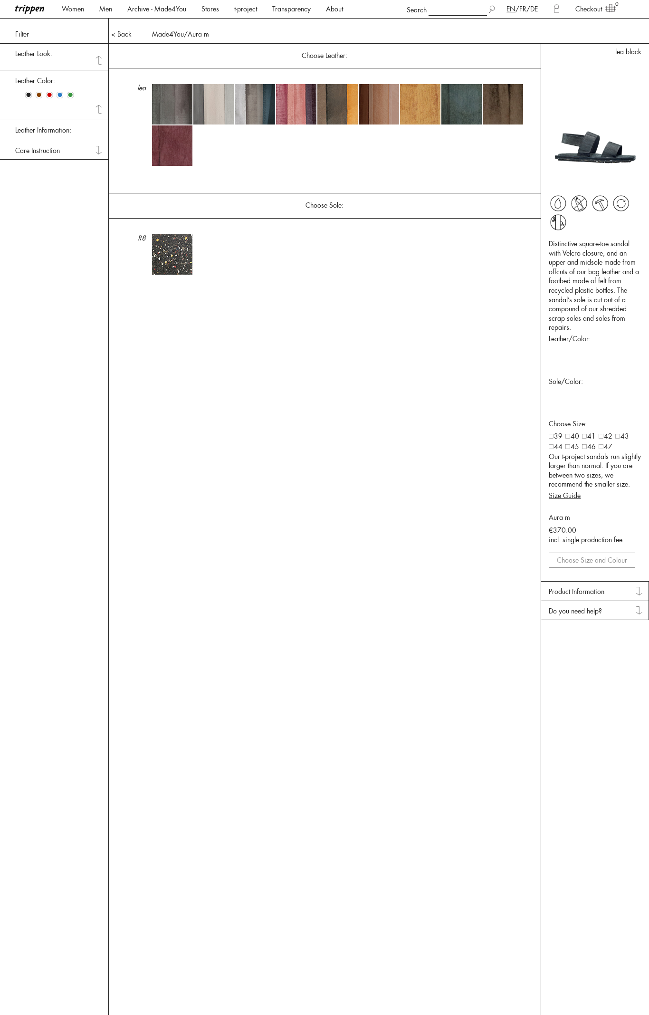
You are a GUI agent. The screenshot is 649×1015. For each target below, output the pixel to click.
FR (522, 9)
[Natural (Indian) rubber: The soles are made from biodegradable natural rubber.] (558, 222)
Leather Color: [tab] (35, 81)
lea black (628, 52)
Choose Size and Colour (592, 560)
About (334, 9)
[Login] (556, 9)
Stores (210, 9)
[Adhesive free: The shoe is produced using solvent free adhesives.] (558, 203)
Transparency (291, 9)
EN (510, 9)
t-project (245, 9)
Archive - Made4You (156, 9)
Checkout (588, 9)
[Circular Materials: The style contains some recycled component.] (620, 203)
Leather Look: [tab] (33, 53)
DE (534, 9)
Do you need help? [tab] (575, 611)
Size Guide (565, 495)
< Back (121, 34)
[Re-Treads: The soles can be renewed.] (600, 203)
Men (105, 9)
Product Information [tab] (576, 591)
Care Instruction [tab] (37, 150)
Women (73, 9)
